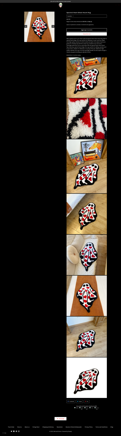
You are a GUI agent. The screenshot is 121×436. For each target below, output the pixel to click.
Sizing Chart (36, 427)
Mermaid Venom (57, 431)
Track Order (11, 427)
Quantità (69, 16)
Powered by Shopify (67, 431)
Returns (19, 427)
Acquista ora (86, 34)
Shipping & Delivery (48, 427)
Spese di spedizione (71, 24)
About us (27, 427)
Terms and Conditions (101, 427)
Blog (112, 427)
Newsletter (60, 427)
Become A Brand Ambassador (74, 427)
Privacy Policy (89, 427)
